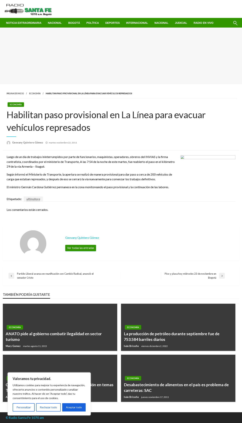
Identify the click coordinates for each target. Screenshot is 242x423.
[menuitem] (24, 23)
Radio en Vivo (203, 22)
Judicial (181, 22)
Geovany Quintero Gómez (28, 142)
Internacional (137, 22)
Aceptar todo (74, 407)
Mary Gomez (13, 345)
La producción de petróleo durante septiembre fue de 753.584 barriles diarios (172, 336)
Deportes (112, 22)
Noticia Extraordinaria (23, 22)
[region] (49, 393)
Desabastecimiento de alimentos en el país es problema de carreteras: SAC (176, 387)
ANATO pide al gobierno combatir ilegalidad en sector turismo (54, 336)
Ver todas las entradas (80, 248)
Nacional (55, 22)
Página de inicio (15, 93)
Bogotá (74, 22)
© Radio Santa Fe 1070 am (25, 418)
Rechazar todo (48, 407)
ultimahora (33, 199)
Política (92, 22)
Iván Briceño (131, 345)
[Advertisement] (121, 55)
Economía (34, 93)
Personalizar (23, 407)
